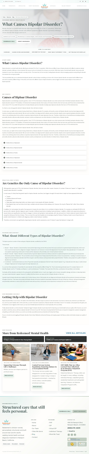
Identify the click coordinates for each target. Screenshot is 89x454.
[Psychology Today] (86, 1)
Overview (7, 52)
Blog (13, 17)
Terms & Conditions (80, 451)
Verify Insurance (34, 5)
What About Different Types (57, 52)
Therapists (12, 5)
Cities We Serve (37, 431)
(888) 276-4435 (73, 428)
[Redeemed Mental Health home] (44, 6)
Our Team (35, 428)
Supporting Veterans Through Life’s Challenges (15, 366)
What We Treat (54, 434)
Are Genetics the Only (39, 52)
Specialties (22, 5)
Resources (9, 17)
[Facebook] (80, 1)
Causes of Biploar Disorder (20, 52)
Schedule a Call (82, 5)
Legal (85, 451)
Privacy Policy (72, 451)
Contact (34, 437)
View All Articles (76, 333)
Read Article (9, 375)
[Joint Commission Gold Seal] (72, 444)
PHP (50, 422)
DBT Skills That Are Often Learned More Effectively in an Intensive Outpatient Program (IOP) (70, 367)
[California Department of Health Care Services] (82, 444)
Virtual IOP (52, 428)
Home (3, 5)
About (34, 425)
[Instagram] (83, 1)
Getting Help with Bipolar (77, 52)
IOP (50, 425)
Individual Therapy (55, 431)
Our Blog (53, 5)
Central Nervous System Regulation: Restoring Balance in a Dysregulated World (44, 367)
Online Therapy (66, 5)
